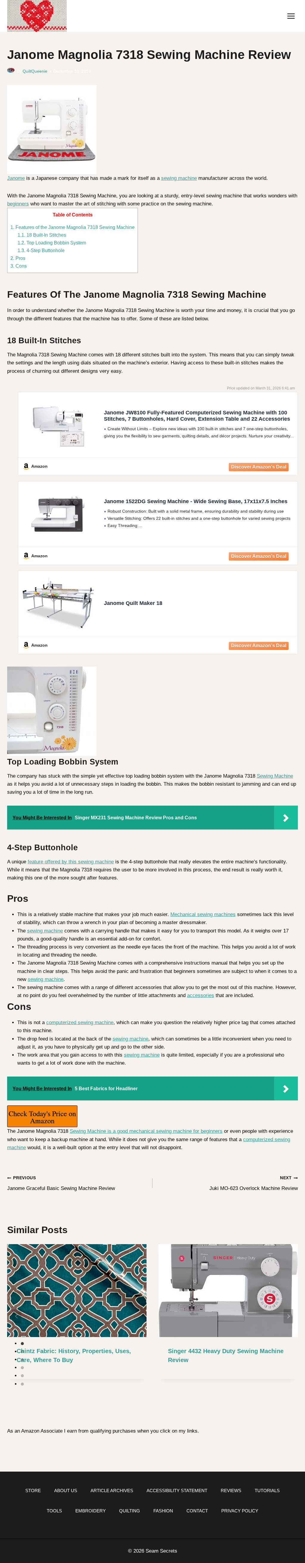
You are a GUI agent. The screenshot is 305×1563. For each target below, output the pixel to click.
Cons (18, 266)
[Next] (288, 1316)
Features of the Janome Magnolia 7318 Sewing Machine (72, 227)
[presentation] (77, 1290)
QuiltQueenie (35, 71)
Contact (197, 1510)
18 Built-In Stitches (42, 235)
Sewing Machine (275, 776)
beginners (18, 204)
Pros (17, 258)
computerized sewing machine (79, 1022)
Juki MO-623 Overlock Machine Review (253, 1183)
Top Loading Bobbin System (52, 242)
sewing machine (179, 178)
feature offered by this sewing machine (71, 862)
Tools (54, 1510)
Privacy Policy (239, 1510)
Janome (16, 178)
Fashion (163, 1510)
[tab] (22, 1343)
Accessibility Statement (177, 1490)
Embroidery (90, 1510)
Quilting (129, 1510)
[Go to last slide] (16, 1316)
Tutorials (267, 1490)
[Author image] (11, 71)
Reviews (231, 1490)
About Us (65, 1490)
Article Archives (112, 1490)
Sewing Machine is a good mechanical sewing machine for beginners (146, 1131)
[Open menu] (291, 16)
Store (33, 1490)
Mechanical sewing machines (203, 914)
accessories (200, 995)
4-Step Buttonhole (41, 250)
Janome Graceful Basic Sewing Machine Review (61, 1183)
